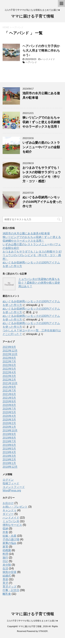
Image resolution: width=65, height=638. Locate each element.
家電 (5, 546)
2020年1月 (9, 426)
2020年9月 (9, 401)
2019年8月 (9, 437)
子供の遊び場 (11, 539)
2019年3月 (9, 455)
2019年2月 (9, 459)
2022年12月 (10, 350)
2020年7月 (9, 408)
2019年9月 (9, 434)
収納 (5, 528)
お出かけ (8, 503)
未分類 (7, 564)
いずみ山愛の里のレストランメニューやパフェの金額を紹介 (41, 147)
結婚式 (7, 575)
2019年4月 (9, 452)
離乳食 (7, 593)
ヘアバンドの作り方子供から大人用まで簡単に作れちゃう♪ (41, 50)
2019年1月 (9, 463)
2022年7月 (9, 361)
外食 (5, 532)
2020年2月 (9, 423)
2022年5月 (9, 368)
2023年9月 (9, 347)
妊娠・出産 (9, 535)
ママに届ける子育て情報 (32, 16)
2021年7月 (9, 390)
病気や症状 (9, 572)
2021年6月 (9, 394)
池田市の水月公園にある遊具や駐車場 (26, 233)
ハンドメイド (48, 59)
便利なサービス (12, 524)
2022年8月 (9, 357)
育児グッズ (9, 586)
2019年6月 (9, 445)
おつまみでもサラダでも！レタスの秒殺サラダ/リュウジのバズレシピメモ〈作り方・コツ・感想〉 (32, 255)
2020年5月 (9, 412)
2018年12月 (10, 466)
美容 (5, 579)
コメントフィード (14, 487)
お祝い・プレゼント (15, 506)
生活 (5, 568)
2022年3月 (9, 376)
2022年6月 (9, 365)
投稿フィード (11, 483)
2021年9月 (9, 386)
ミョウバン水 (11, 521)
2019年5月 (9, 448)
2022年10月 (10, 354)
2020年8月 (9, 405)
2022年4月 (9, 372)
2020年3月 (9, 419)
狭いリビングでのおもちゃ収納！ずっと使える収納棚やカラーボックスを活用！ (41, 122)
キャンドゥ (9, 510)
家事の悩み (9, 543)
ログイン (8, 479)
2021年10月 (10, 383)
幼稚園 (7, 550)
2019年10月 (10, 430)
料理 (5, 553)
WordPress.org (12, 490)
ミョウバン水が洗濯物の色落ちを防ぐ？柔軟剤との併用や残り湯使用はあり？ (39, 283)
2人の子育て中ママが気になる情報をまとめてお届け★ (32, 621)
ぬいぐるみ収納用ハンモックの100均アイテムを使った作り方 (42, 201)
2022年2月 (9, 379)
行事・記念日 (11, 590)
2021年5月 (9, 397)
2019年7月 (9, 441)
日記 (5, 561)
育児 (5, 582)
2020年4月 (9, 416)
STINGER (43, 631)
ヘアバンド (31, 62)
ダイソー (8, 514)
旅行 (5, 557)
